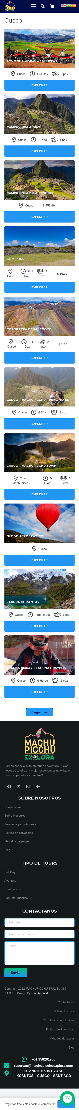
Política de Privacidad (18, 832)
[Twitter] (18, 786)
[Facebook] (9, 786)
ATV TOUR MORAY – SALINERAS (32, 61)
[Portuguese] (68, 7)
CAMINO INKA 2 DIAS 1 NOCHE (30, 193)
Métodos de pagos (16, 841)
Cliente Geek (40, 993)
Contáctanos (12, 807)
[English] (63, 7)
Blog (7, 849)
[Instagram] (28, 786)
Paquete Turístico (16, 897)
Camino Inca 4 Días (23, 127)
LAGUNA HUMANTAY (23, 602)
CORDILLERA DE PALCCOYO (29, 329)
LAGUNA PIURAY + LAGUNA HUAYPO (35, 668)
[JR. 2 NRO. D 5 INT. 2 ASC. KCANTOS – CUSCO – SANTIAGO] (8, 1073)
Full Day (9, 872)
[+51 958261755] (26, 1059)
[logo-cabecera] (9, 6)
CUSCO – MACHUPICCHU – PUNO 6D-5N (38, 400)
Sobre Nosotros (14, 815)
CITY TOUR (15, 259)
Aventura (10, 880)
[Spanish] (73, 7)
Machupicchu (21, 483)
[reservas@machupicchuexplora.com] (8, 1066)
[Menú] (33, 6)
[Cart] (52, 6)
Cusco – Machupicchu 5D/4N (31, 466)
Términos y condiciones (20, 824)
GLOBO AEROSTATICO (25, 536)
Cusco (21, 74)
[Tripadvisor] (37, 786)
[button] (42, 6)
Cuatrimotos (12, 889)
